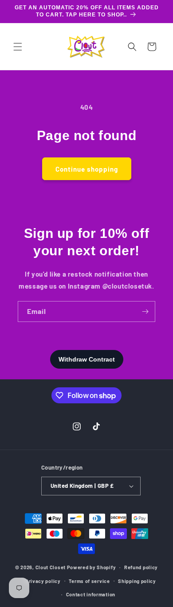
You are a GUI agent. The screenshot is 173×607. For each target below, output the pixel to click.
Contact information (90, 594)
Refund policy (141, 567)
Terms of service (89, 581)
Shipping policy (137, 581)
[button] (18, 46)
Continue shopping (86, 169)
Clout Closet (51, 567)
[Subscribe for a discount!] (145, 311)
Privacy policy (43, 581)
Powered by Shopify (91, 567)
